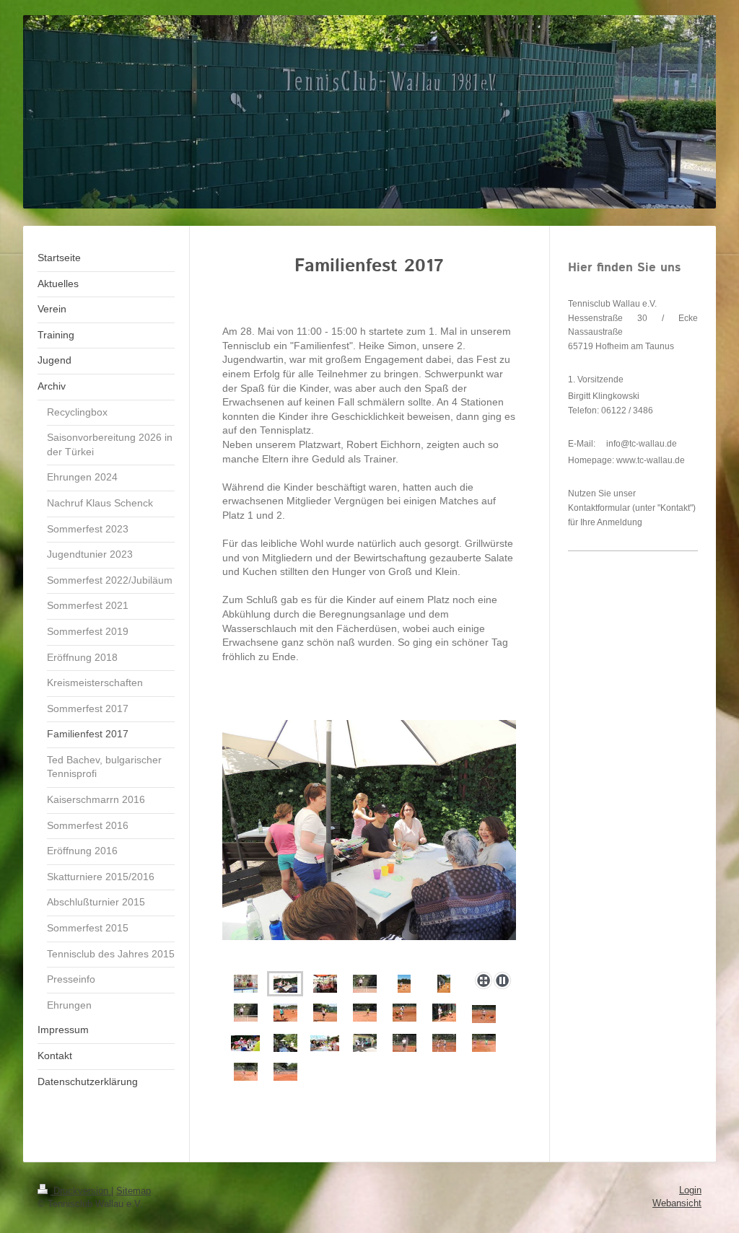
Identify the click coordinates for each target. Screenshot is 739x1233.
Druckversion (81, 1190)
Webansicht (676, 1203)
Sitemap (133, 1190)
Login (690, 1190)
